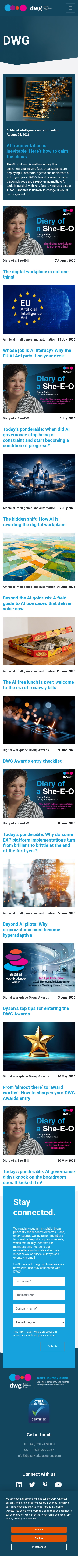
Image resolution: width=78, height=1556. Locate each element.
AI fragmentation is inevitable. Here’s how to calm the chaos (37, 151)
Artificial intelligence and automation (33, 130)
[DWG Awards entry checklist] (39, 720)
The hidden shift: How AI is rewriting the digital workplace (34, 521)
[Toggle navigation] (70, 8)
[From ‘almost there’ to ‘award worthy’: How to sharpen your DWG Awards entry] (39, 1046)
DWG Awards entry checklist (33, 761)
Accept (39, 1529)
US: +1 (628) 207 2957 (39, 1450)
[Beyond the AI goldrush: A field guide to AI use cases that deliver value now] (39, 557)
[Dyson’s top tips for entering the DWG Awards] (39, 967)
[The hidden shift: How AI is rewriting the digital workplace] (39, 478)
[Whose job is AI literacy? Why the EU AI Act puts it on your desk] (39, 309)
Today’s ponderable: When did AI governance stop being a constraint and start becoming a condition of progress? (36, 437)
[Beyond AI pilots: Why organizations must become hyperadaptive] (39, 883)
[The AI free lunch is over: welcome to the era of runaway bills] (39, 641)
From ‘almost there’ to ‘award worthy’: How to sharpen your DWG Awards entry (39, 1093)
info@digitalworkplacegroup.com (39, 1456)
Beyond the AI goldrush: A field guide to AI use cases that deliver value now (37, 603)
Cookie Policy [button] (16, 1514)
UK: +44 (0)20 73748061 (39, 1444)
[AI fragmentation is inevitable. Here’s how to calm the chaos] (39, 99)
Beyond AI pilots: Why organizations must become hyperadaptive (31, 930)
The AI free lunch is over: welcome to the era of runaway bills (38, 685)
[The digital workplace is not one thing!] (39, 230)
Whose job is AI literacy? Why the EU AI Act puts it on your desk (37, 353)
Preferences (39, 1547)
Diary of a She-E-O (16, 260)
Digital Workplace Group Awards (26, 750)
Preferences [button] (29, 1518)
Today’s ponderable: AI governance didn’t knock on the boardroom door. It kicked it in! (39, 1177)
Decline (39, 1538)
